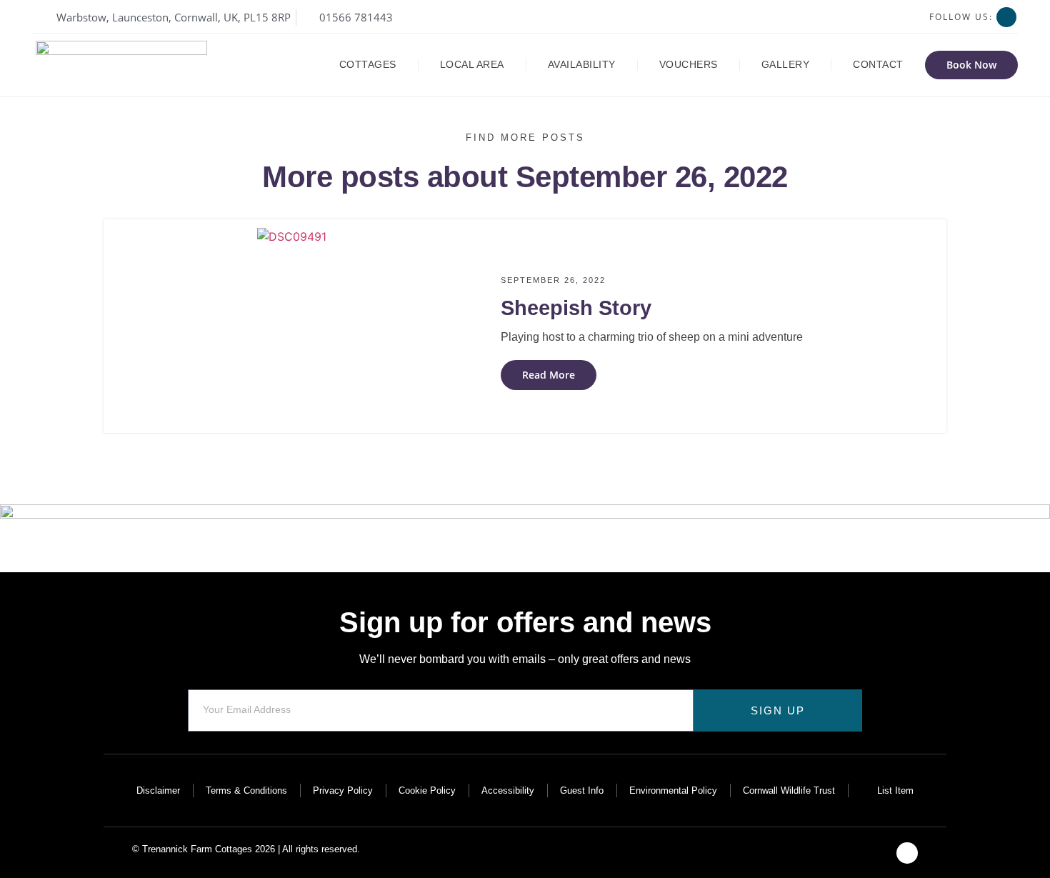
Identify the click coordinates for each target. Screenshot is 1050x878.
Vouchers (688, 64)
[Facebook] (1006, 17)
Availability (582, 64)
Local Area (472, 64)
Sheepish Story (576, 307)
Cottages (367, 64)
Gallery (785, 64)
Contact (878, 64)
